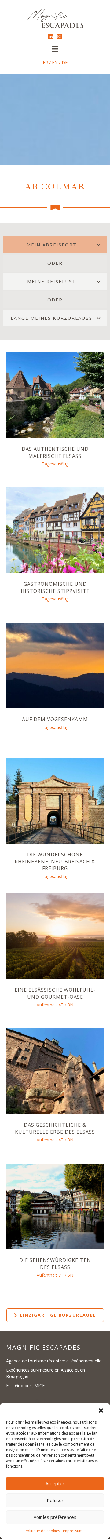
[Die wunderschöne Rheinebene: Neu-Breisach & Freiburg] (55, 800)
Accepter (55, 1483)
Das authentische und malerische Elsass (55, 452)
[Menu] (55, 49)
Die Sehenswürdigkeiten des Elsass (55, 1263)
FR (45, 62)
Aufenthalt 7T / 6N (55, 1275)
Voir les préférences (55, 1517)
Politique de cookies (42, 1531)
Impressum (72, 1531)
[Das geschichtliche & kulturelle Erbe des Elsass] (55, 1071)
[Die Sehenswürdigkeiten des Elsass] (55, 1206)
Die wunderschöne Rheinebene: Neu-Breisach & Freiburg (55, 861)
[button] (101, 1410)
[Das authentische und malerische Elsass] (55, 395)
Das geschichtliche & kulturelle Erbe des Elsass (55, 1128)
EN (55, 62)
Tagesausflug (55, 464)
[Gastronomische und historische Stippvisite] (55, 530)
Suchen (43, 1401)
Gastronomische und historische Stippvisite (55, 587)
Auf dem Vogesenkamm (55, 719)
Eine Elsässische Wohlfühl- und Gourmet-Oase (55, 993)
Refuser (55, 1500)
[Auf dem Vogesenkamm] (55, 665)
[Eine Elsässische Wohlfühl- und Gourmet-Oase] (55, 936)
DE (65, 62)
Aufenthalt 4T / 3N (55, 1005)
